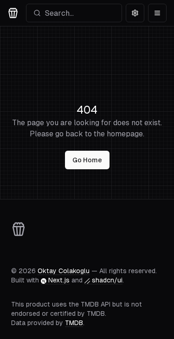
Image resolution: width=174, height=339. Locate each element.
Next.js (59, 280)
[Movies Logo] (13, 13)
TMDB (74, 322)
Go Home (87, 160)
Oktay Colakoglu (64, 271)
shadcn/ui (107, 280)
